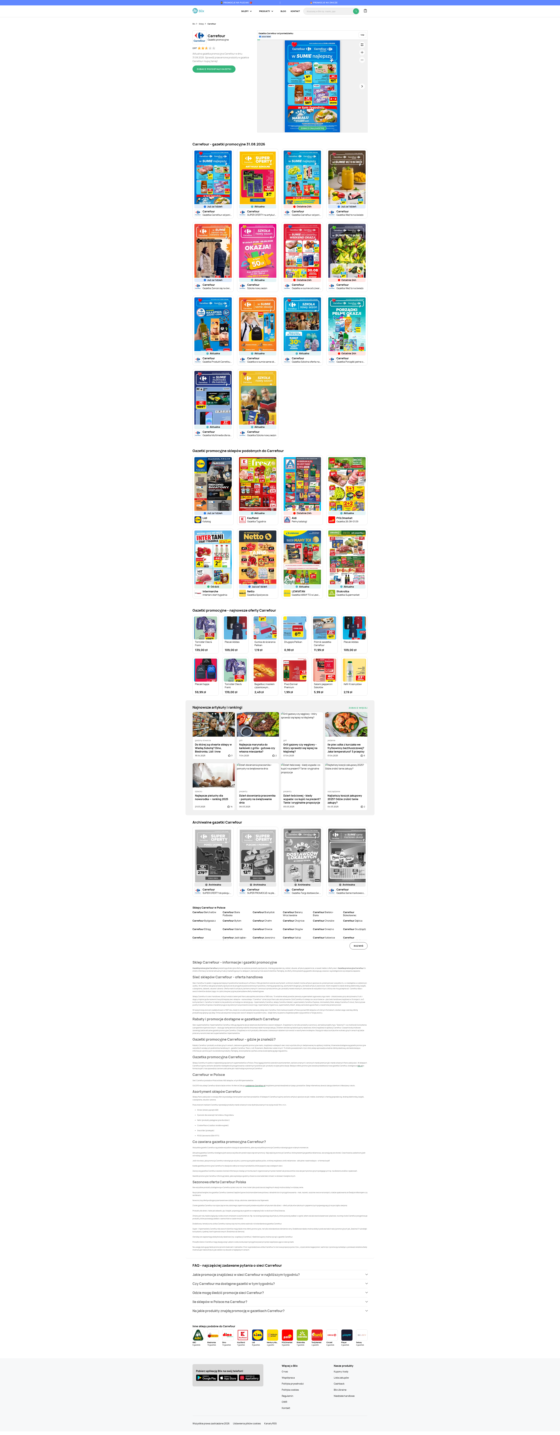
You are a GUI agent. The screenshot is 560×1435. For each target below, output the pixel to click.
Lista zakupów (341, 1377)
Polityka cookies (290, 1389)
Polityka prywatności (293, 1383)
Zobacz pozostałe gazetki (214, 69)
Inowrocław (198, 939)
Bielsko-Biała (323, 914)
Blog (283, 11)
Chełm (262, 920)
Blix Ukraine (340, 1389)
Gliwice (262, 929)
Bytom (232, 920)
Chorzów (323, 920)
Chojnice (293, 920)
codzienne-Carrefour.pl (255, 1085)
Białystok (264, 912)
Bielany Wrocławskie (293, 914)
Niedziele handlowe (344, 1396)
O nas (285, 1371)
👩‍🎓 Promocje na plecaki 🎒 (236, 2)
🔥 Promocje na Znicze (324, 2)
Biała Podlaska (231, 914)
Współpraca (288, 1377)
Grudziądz (354, 929)
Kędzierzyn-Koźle (352, 939)
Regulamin (287, 1396)
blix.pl (360, 1066)
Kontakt (295, 11)
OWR (284, 1401)
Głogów (293, 929)
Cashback (339, 1383)
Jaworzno (264, 937)
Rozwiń (358, 945)
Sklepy (201, 24)
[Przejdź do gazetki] (362, 45)
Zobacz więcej (358, 707)
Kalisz (292, 937)
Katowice (324, 937)
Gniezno (323, 929)
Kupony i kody (341, 1371)
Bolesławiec (349, 914)
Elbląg (201, 929)
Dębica (352, 920)
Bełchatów (204, 912)
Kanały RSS (270, 1423)
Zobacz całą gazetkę (312, 128)
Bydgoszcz (204, 920)
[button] (280, 1274)
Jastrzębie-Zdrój (235, 939)
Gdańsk (233, 929)
